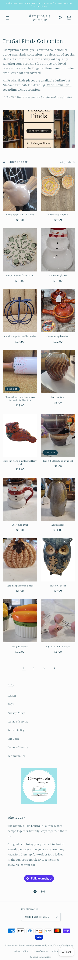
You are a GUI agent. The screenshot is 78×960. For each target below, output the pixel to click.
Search (12, 695)
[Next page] (54, 668)
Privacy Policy (16, 712)
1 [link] (24, 668)
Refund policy (16, 755)
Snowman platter (58, 275)
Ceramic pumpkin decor (20, 585)
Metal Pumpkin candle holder (20, 336)
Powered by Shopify (46, 945)
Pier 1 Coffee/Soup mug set (58, 460)
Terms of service (40, 951)
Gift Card (13, 738)
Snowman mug (20, 524)
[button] (7, 18)
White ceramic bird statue (20, 214)
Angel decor (58, 524)
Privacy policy (21, 951)
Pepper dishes (20, 646)
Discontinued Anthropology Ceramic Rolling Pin (20, 399)
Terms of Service (18, 721)
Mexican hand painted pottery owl (20, 462)
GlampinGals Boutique (24, 945)
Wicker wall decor (58, 214)
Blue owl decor (58, 585)
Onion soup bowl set (58, 336)
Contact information (40, 957)
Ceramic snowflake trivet (20, 275)
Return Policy (16, 730)
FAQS (10, 704)
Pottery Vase (58, 397)
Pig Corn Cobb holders (58, 646)
